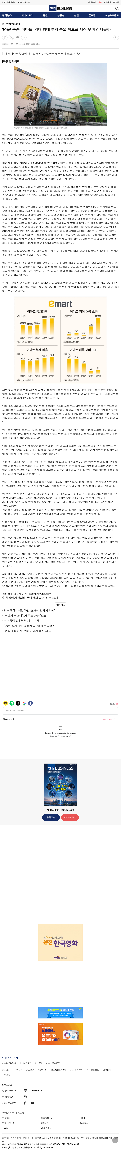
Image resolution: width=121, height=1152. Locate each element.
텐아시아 (45, 1123)
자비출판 (92, 2)
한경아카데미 (8, 1123)
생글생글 (84, 1123)
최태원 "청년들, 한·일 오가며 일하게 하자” (29, 610)
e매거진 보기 (70, 817)
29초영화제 (46, 1128)
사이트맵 (6, 1074)
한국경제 (6, 1118)
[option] (60, 942)
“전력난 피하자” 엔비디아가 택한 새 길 (27, 631)
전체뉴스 (7, 15)
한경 (9, 1063)
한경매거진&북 (8, 2)
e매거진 (107, 2)
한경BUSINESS (13, 24)
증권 (45, 15)
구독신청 (50, 817)
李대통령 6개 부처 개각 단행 (21, 620)
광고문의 (30, 1070)
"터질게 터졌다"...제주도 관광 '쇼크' (25, 615)
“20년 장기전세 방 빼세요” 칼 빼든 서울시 (29, 626)
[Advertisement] (60, 874)
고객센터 (107, 1070)
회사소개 (6, 1070)
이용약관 (42, 1070)
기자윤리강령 (76, 1070)
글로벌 (92, 15)
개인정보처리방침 (58, 1070)
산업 (76, 15)
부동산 (60, 15)
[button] (116, 2)
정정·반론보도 (92, 1070)
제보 (100, 2)
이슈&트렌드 (112, 15)
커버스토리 (27, 15)
